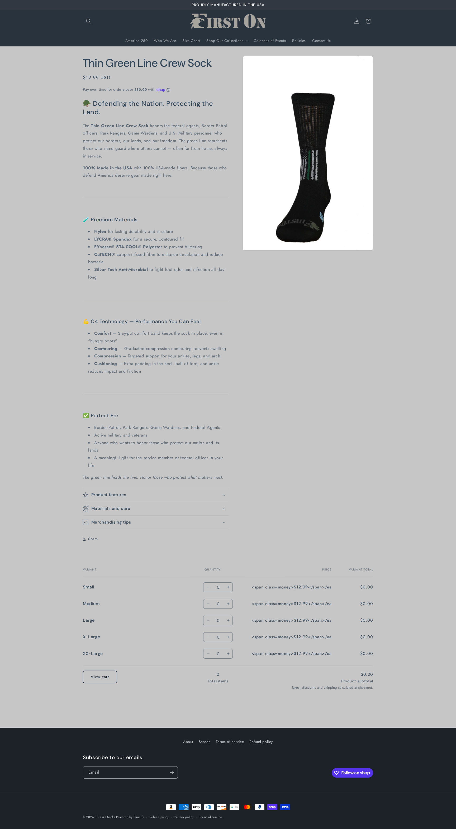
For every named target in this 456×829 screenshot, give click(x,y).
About (188, 741)
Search (205, 741)
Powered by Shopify (130, 817)
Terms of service (230, 741)
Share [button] (93, 539)
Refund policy (261, 741)
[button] (88, 21)
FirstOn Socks (105, 817)
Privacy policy (184, 816)
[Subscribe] (172, 772)
